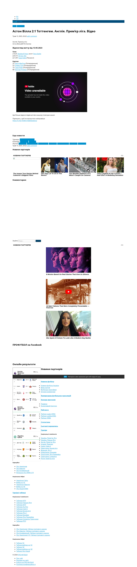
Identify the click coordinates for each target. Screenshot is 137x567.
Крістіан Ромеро (21, 70)
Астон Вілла (24, 142)
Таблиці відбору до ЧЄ (24, 549)
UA (17, 19)
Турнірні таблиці (19, 493)
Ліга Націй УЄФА (22, 489)
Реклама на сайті (22, 560)
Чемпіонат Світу (22, 480)
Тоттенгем (32, 142)
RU (17, 17)
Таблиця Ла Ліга (22, 507)
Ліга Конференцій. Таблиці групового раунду (32, 533)
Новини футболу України (50, 386)
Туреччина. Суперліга (49, 456)
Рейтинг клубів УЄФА (48, 416)
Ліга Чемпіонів (21, 466)
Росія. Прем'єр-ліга (48, 459)
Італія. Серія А (46, 446)
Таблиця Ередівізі (22, 515)
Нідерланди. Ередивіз (48, 452)
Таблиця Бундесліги (23, 511)
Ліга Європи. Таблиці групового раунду (30, 531)
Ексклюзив (21, 26)
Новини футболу (47, 382)
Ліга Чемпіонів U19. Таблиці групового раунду (33, 535)
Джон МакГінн (20, 63)
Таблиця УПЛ (21, 501)
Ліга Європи (20, 469)
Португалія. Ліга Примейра (50, 454)
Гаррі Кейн (22, 58)
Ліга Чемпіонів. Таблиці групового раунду (31, 529)
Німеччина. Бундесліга (49, 448)
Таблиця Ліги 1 (21, 513)
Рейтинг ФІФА (46, 418)
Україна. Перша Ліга (48, 440)
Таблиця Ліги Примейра (25, 517)
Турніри (44, 430)
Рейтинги (45, 410)
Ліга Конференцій (22, 471)
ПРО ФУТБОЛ (22, 555)
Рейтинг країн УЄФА (48, 414)
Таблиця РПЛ (21, 521)
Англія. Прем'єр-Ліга (27, 139)
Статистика (45, 422)
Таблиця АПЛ (21, 505)
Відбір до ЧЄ (20, 487)
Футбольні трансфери (49, 390)
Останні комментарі (48, 392)
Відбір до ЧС (20, 483)
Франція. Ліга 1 (46, 450)
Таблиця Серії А (22, 509)
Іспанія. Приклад (47, 444)
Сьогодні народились (49, 426)
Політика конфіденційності (26, 564)
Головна (19, 21)
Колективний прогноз (49, 406)
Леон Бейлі (37, 54)
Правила (44, 404)
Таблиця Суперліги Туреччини (27, 519)
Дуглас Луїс (22, 56)
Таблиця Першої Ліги (24, 503)
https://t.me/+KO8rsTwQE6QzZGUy (25, 121)
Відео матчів (45, 388)
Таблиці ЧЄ (20, 547)
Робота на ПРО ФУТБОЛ (25, 562)
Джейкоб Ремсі (23, 54)
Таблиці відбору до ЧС (24, 545)
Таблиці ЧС (20, 543)
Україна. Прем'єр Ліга (49, 438)
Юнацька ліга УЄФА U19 (25, 473)
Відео (14, 26)
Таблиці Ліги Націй (23, 551)
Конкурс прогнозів (48, 400)
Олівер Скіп (19, 65)
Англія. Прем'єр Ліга (48, 442)
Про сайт (19, 558)
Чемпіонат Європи (23, 485)
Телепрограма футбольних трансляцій (56, 396)
